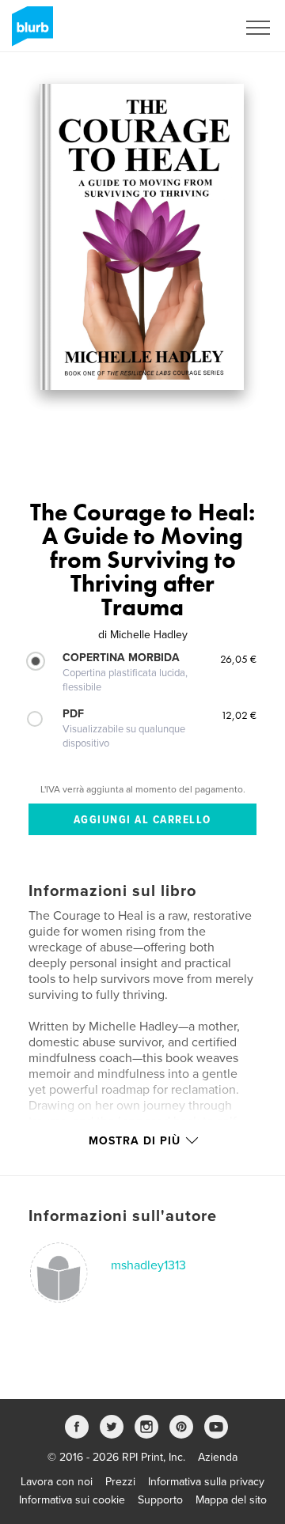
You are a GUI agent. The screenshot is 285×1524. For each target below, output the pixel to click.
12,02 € (238, 715)
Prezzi (120, 1481)
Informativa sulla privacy (206, 1481)
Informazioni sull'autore (122, 1216)
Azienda (218, 1457)
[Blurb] (29, 32)
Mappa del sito (231, 1500)
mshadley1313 (148, 1265)
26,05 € (238, 659)
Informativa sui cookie (72, 1500)
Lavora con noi (57, 1481)
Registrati (193, 27)
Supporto (160, 1500)
